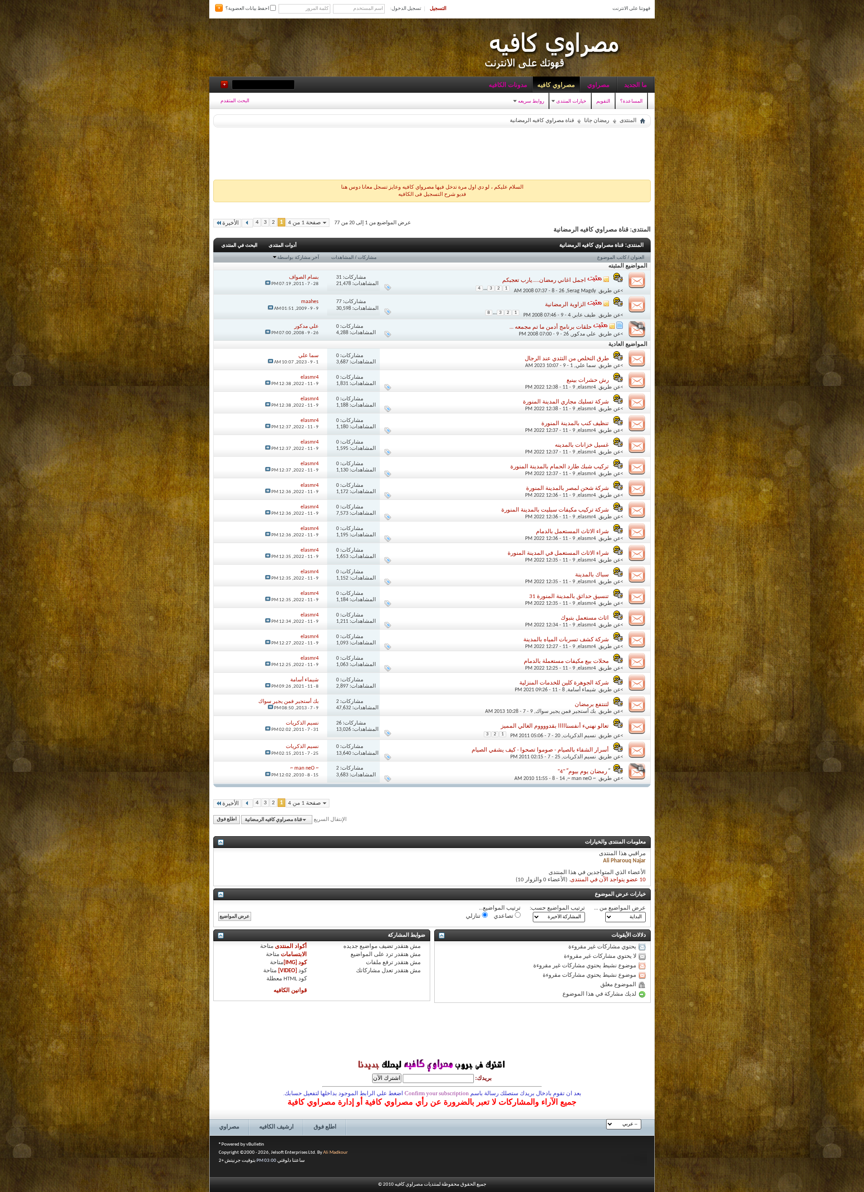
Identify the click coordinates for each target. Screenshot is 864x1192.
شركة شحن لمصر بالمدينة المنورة (567, 488)
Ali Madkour (335, 1152)
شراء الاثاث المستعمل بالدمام (572, 532)
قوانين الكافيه (290, 990)
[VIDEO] (287, 971)
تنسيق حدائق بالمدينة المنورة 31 (569, 596)
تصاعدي (504, 916)
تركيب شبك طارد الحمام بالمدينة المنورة (559, 467)
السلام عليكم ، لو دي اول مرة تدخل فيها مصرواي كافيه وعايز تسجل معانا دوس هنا (432, 187)
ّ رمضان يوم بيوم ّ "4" (583, 772)
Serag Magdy (581, 291)
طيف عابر (584, 315)
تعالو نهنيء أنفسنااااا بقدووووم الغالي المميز (555, 726)
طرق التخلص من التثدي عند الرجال (567, 359)
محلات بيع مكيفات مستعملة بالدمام (566, 661)
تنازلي (474, 916)
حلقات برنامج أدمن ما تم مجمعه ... (550, 327)
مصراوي (598, 84)
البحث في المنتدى (239, 245)
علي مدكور (584, 334)
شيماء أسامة (581, 690)
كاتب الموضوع (611, 257)
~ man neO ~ (581, 778)
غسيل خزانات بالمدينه (582, 445)
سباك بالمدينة (592, 575)
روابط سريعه (531, 101)
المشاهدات (342, 257)
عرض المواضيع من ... (620, 908)
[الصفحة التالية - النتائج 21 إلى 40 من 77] (247, 223)
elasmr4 (587, 387)
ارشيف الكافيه (276, 1127)
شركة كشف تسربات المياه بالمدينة (566, 640)
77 (339, 301)
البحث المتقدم (234, 100)
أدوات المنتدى (283, 245)
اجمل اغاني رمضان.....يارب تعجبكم (544, 280)
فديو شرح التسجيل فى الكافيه (432, 194)
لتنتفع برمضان (592, 704)
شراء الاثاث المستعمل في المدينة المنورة (558, 553)
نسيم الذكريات (579, 736)
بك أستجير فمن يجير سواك (566, 711)
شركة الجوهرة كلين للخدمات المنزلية (564, 683)
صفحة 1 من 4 (304, 223)
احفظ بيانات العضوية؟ (247, 8)
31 (339, 277)
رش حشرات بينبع (588, 380)
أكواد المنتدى (291, 946)
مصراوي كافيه (556, 84)
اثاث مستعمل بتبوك (585, 618)
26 (339, 723)
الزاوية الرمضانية (565, 305)
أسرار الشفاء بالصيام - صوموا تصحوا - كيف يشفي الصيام (540, 750)
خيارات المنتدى (571, 101)
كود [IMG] (295, 962)
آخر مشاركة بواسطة (298, 257)
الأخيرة (230, 223)
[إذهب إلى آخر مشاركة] (267, 283)
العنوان (637, 257)
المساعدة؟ (631, 101)
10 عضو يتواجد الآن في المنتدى (608, 880)
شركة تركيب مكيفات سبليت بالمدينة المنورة (555, 510)
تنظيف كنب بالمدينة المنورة (575, 423)
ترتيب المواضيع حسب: (557, 908)
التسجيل (438, 8)
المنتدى (628, 120)
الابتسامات (294, 954)
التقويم (603, 101)
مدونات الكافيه (508, 84)
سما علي (586, 365)
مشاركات (367, 257)
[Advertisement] (432, 151)
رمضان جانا (596, 120)
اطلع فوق (227, 819)
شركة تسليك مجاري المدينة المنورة (566, 402)
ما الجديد (635, 84)
